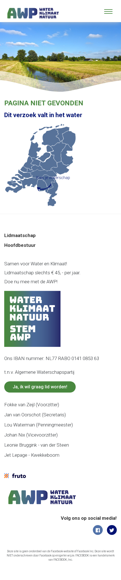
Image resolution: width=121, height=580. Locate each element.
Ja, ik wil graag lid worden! (40, 386)
